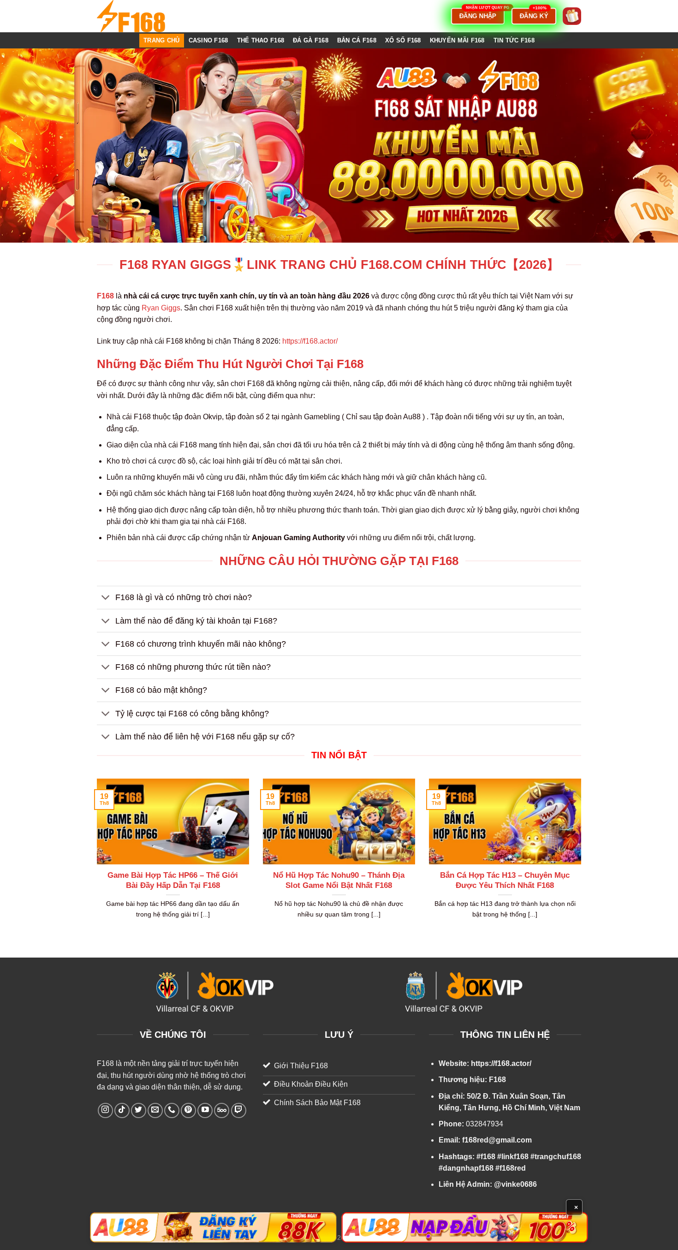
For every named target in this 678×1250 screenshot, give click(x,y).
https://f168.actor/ (310, 341)
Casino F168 (208, 40)
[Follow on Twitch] (238, 1110)
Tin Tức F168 (514, 40)
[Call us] (171, 1110)
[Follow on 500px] (221, 1110)
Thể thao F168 (260, 40)
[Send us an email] (155, 1110)
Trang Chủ (161, 40)
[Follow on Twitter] (138, 1110)
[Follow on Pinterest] (188, 1110)
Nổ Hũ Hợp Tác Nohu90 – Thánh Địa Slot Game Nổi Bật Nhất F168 (338, 880)
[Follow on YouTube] (205, 1110)
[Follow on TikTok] (122, 1110)
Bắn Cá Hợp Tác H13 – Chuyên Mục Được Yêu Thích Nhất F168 (505, 880)
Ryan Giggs (161, 308)
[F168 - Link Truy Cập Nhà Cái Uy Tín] (143, 16)
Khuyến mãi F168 (457, 40)
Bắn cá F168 (356, 40)
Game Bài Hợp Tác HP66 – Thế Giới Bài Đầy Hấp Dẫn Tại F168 (172, 880)
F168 (105, 1063)
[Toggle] (106, 598)
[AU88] (213, 1227)
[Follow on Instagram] (105, 1110)
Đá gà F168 (310, 40)
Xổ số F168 (403, 40)
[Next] (583, 860)
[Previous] (95, 860)
